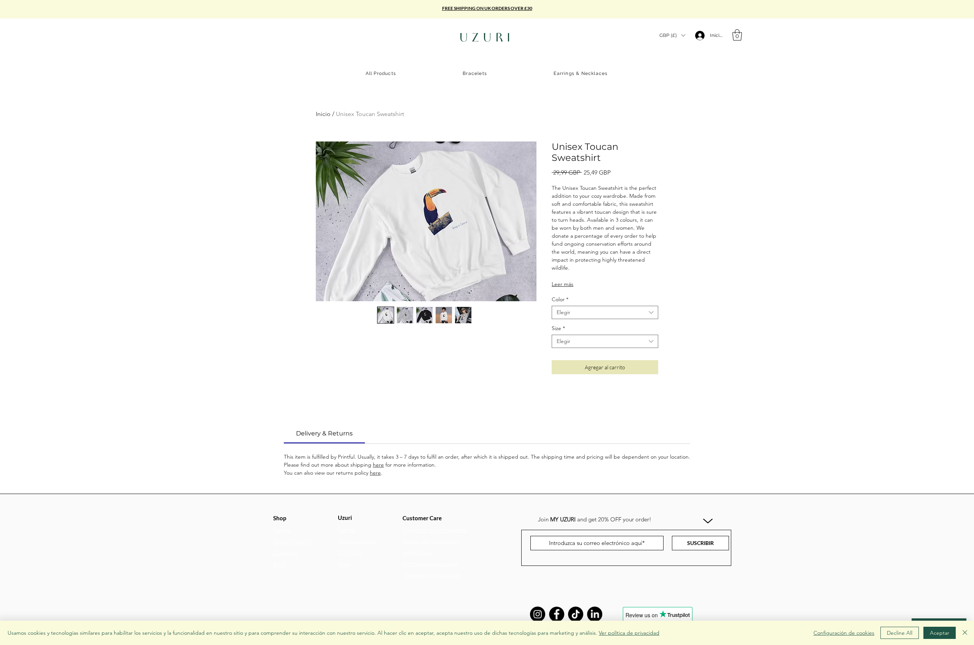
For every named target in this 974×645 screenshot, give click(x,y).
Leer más (562, 284)
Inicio (323, 114)
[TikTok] (575, 614)
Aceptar (939, 632)
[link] (324, 433)
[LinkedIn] (594, 614)
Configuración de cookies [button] (843, 632)
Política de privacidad (430, 563)
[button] (672, 35)
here (378, 464)
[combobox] (605, 312)
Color (560, 299)
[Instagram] (537, 614)
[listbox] (672, 35)
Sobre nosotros (292, 541)
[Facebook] (556, 614)
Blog (279, 564)
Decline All (899, 632)
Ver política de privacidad (629, 632)
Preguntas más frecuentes (434, 529)
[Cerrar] (964, 633)
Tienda (282, 530)
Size (558, 328)
